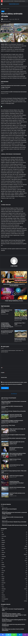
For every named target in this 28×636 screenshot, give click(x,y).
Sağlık (3, 578)
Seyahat (3, 582)
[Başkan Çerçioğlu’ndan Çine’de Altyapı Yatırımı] (21, 333)
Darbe (3, 544)
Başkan (3, 540)
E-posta (3, 372)
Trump (3, 590)
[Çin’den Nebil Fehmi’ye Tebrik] (5, 466)
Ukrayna (3, 596)
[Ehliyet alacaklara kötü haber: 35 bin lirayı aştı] (5, 430)
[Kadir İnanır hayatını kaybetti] (5, 477)
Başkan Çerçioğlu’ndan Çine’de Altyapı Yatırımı (20, 339)
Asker (3, 534)
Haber (8, 8)
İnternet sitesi (4, 377)
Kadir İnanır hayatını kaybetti (16, 475)
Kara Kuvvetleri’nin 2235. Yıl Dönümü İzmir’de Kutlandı (14, 1)
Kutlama (3, 566)
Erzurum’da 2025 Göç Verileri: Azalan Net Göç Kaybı (13, 438)
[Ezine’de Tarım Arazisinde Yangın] (5, 489)
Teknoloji (3, 588)
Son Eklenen (14, 393)
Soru (3, 584)
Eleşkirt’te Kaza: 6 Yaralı (15, 459)
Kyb (2, 568)
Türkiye (3, 594)
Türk (3, 592)
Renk (3, 572)
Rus (2, 574)
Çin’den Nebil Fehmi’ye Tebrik (16, 465)
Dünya (3, 546)
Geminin (3, 552)
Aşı (2, 532)
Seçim (3, 580)
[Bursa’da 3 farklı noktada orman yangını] (5, 494)
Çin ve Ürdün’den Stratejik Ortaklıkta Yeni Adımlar (7, 331)
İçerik (3, 558)
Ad (2, 367)
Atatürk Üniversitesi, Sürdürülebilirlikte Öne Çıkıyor (17, 482)
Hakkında (4, 556)
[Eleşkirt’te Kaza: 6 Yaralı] (5, 461)
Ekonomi (3, 548)
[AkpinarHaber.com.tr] (14, 4)
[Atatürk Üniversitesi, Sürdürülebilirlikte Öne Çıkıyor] (5, 483)
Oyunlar (3, 570)
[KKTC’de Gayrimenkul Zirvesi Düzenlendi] (5, 449)
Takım (3, 586)
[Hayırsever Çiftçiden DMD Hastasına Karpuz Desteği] (21, 312)
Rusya (3, 576)
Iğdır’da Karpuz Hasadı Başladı (8, 398)
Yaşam (3, 600)
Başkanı (3, 542)
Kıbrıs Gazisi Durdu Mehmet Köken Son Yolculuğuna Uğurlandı (18, 454)
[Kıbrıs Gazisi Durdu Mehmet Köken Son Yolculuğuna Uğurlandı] (5, 455)
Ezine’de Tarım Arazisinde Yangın (17, 487)
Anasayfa (4, 8)
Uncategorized (5, 598)
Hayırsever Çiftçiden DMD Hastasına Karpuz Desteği (21, 318)
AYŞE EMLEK (5, 19)
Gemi (3, 550)
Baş (2, 538)
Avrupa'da (4, 536)
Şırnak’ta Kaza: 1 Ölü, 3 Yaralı (20, 323)
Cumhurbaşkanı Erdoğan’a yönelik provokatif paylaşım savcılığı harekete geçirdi (7, 324)
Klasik (3, 564)
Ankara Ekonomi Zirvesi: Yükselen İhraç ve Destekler (6, 311)
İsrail (3, 562)
